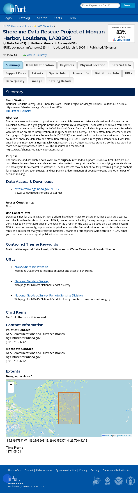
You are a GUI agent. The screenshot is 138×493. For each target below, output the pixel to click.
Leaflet (108, 435)
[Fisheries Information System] (96, 485)
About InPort (14, 470)
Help (72, 18)
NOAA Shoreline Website (31, 267)
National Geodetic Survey (32, 281)
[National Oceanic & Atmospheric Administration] (119, 485)
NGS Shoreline (46, 26)
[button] (11, 384)
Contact (29, 470)
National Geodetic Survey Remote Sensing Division (49, 295)
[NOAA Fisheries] (107, 485)
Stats (58, 18)
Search (42, 18)
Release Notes (44, 470)
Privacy (83, 470)
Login (8, 18)
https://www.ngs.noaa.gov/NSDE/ (37, 189)
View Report (123, 39)
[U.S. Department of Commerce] (130, 485)
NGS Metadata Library (19, 26)
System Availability (66, 470)
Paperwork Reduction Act (116, 470)
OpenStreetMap (123, 435)
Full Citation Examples (18, 111)
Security (95, 470)
